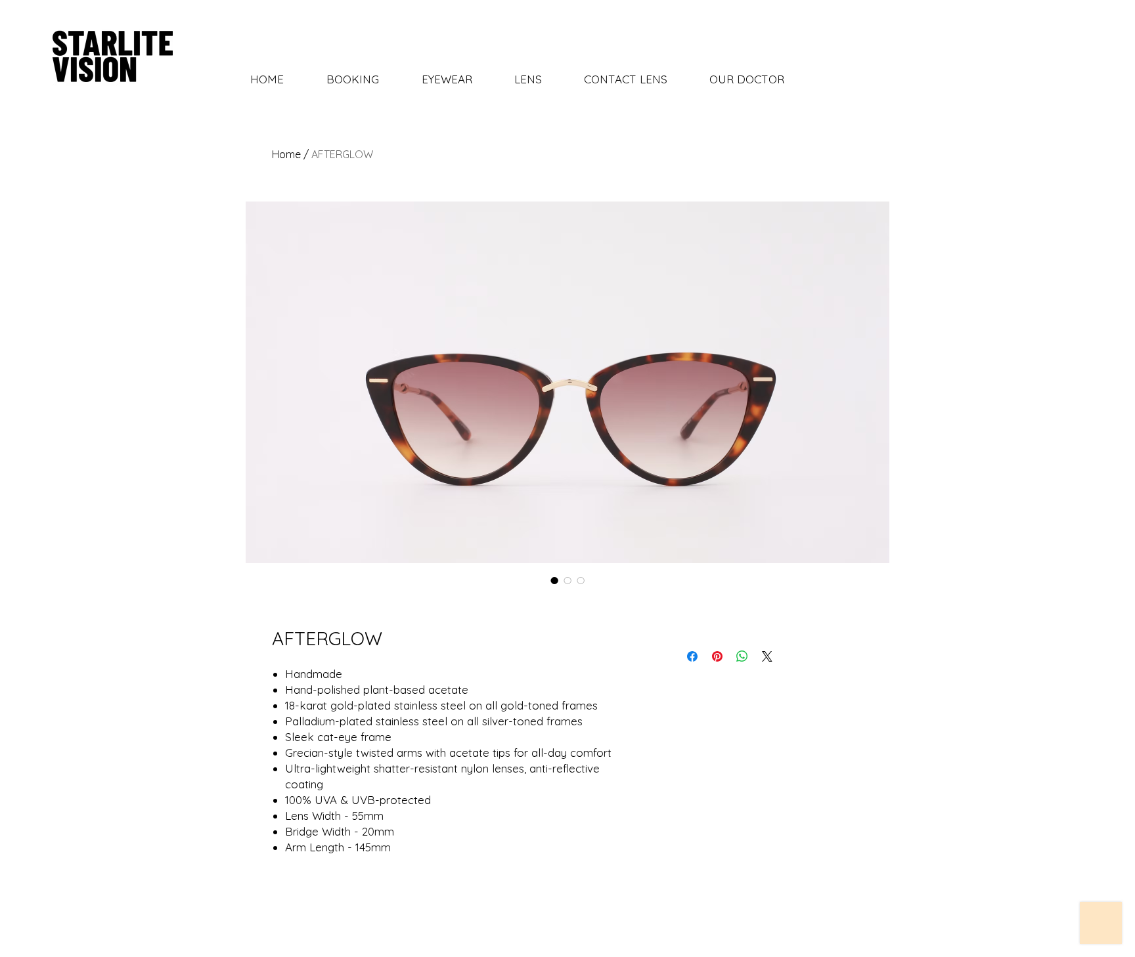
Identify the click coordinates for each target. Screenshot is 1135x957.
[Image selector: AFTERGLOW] (554, 580)
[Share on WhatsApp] (742, 656)
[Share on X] (767, 656)
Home (286, 154)
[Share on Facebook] (692, 656)
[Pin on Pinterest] (717, 656)
